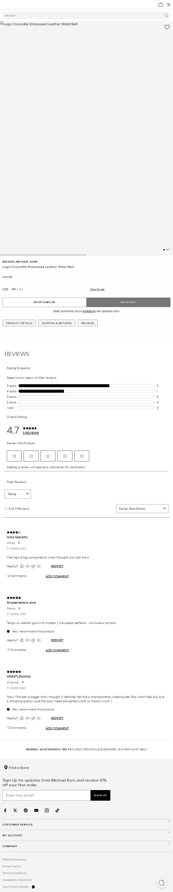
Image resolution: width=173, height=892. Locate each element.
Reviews (87, 323)
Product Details (19, 323)
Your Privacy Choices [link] (16, 886)
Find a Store (18, 767)
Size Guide (97, 289)
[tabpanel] (86, 138)
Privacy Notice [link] (12, 866)
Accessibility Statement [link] (17, 879)
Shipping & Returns (57, 323)
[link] (5, 810)
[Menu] (168, 5)
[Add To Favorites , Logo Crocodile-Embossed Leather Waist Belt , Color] (167, 27)
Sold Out (128, 302)
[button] (161, 883)
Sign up (100, 795)
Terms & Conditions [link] (14, 873)
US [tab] (13, 289)
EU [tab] (21, 289)
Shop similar (44, 302)
